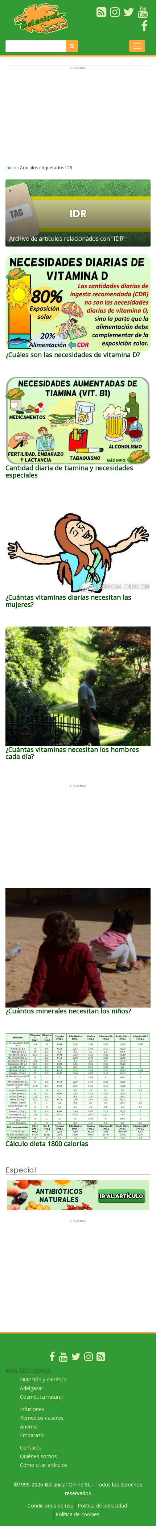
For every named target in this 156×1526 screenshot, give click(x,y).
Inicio (10, 168)
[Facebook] (52, 1358)
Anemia (29, 1426)
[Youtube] (63, 1358)
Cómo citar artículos (43, 1464)
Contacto (31, 1447)
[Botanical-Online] (43, 18)
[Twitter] (76, 1358)
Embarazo (32, 1435)
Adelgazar (31, 1388)
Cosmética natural (41, 1396)
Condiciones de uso (51, 1505)
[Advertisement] (78, 119)
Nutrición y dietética (43, 1379)
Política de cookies (77, 1514)
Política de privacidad (102, 1505)
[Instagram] (88, 1358)
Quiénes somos (38, 1456)
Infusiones (32, 1409)
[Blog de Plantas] (101, 1358)
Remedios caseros (41, 1417)
